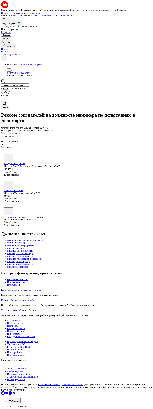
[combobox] (15, 85)
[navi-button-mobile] (4, 58)
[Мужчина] (8, 158)
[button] (4, 49)
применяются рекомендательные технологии (60, 384)
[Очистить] (5, 91)
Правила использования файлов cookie (52, 15)
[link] (6, 42)
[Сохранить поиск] (4, 103)
